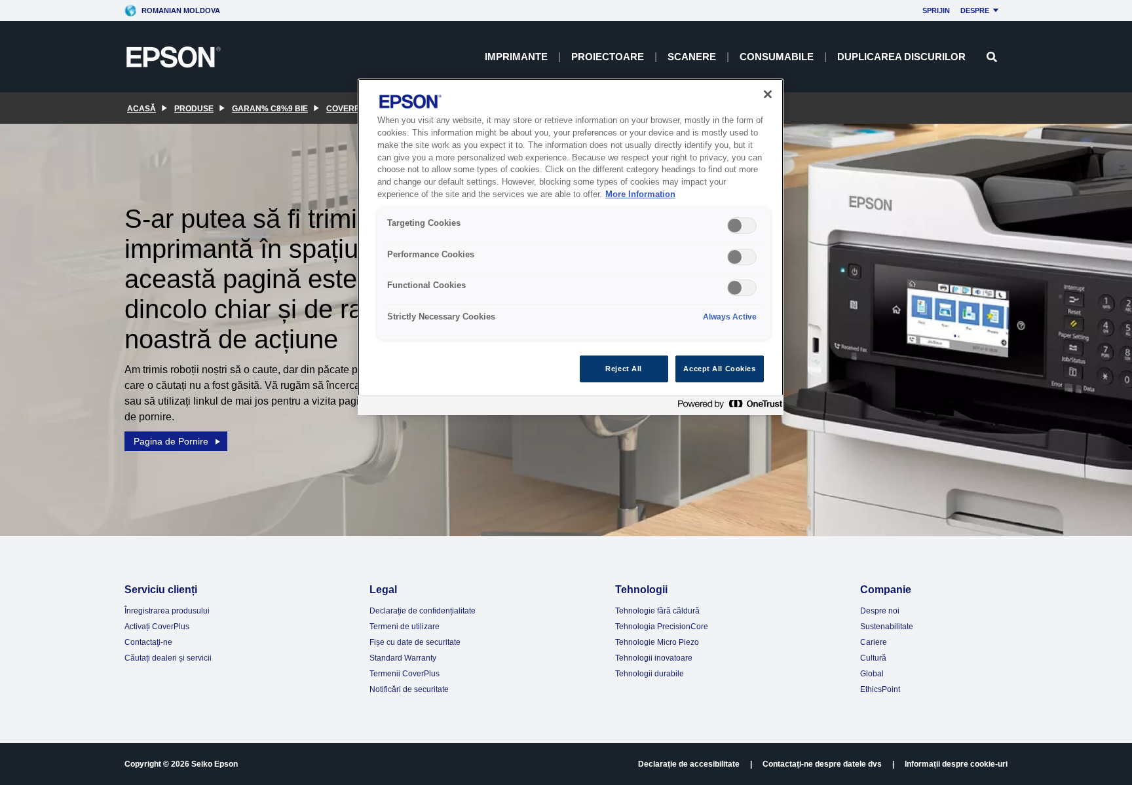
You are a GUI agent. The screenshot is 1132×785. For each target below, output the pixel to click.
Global (872, 673)
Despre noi (879, 610)
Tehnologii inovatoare (653, 658)
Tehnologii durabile (649, 673)
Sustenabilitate (886, 626)
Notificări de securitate (409, 689)
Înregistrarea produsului (167, 610)
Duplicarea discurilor (901, 56)
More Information (640, 194)
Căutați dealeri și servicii (168, 658)
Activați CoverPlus (156, 626)
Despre (974, 10)
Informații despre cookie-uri (956, 764)
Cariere (873, 642)
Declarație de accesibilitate (689, 764)
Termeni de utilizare (404, 626)
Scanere (692, 56)
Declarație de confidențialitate (422, 610)
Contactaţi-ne (148, 642)
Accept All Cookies (719, 369)
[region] (570, 247)
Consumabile (777, 56)
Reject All (623, 369)
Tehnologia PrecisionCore (661, 626)
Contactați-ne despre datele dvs (822, 764)
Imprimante (516, 56)
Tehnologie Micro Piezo (657, 642)
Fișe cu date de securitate (415, 642)
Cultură (873, 658)
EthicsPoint (880, 689)
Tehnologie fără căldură (657, 610)
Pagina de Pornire (171, 441)
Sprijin (936, 10)
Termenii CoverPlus (404, 673)
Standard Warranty (402, 658)
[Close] (767, 94)
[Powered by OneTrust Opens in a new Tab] (727, 407)
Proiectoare (607, 56)
